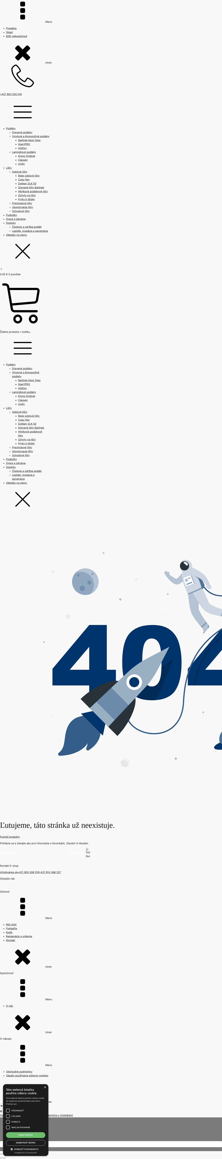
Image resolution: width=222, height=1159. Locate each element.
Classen (23, 159)
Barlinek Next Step (29, 140)
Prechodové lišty (22, 203)
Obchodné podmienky (19, 1071)
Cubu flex (24, 179)
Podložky (11, 215)
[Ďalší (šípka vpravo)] (4, 1157)
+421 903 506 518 (28, 872)
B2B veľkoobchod (16, 36)
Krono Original (26, 156)
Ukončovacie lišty (22, 207)
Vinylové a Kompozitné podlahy (30, 136)
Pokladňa (11, 928)
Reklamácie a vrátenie (19, 936)
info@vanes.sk (8, 872)
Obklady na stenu (16, 234)
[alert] (25, 1120)
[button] (25, 1149)
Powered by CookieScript (25, 1153)
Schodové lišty (21, 211)
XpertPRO (24, 144)
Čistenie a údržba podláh (27, 226)
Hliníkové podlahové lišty (33, 191)
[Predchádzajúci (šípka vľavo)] (1, 1157)
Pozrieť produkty (10, 836)
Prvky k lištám (26, 199)
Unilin (21, 163)
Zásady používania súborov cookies (27, 1075)
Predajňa (11, 28)
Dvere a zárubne (16, 219)
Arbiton (22, 148)
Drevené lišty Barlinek (31, 187)
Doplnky (11, 222)
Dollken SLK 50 (27, 183)
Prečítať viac (11, 1104)
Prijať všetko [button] (26, 1135)
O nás (9, 1005)
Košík (9, 932)
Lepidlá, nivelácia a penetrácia (30, 230)
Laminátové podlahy (24, 152)
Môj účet (11, 924)
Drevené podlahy (22, 132)
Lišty (9, 167)
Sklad (9, 32)
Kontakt (10, 940)
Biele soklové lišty (29, 175)
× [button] (45, 1087)
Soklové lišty (19, 171)
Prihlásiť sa (76, 853)
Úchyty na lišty (27, 195)
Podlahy (11, 128)
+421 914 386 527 (50, 872)
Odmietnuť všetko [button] (25, 1142)
